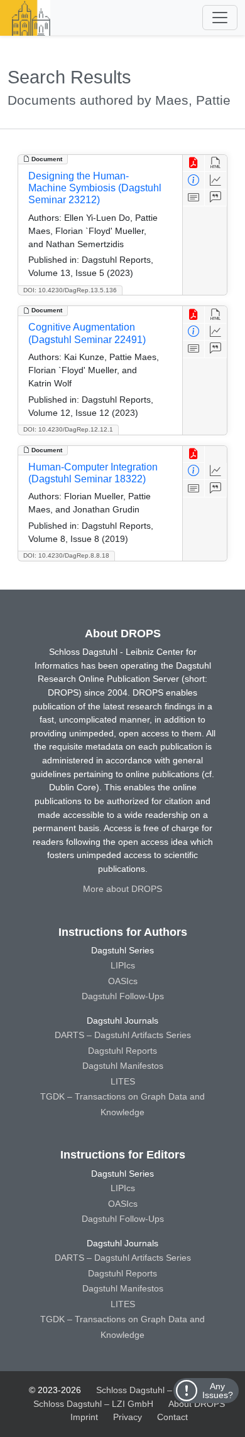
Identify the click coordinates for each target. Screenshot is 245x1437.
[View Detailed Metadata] (194, 180)
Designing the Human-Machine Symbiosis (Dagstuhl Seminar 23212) (94, 188)
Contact (172, 1417)
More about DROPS (122, 889)
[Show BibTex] (216, 197)
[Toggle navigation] (219, 17)
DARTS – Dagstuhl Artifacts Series (123, 1035)
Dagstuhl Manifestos (122, 1066)
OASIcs (123, 981)
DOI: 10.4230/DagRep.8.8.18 (66, 555)
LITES (123, 1081)
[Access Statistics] (216, 180)
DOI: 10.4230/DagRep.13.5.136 (70, 290)
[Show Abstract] (194, 197)
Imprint (84, 1417)
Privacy (127, 1417)
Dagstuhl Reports (122, 1051)
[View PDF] (194, 163)
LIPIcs (123, 965)
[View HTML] (216, 163)
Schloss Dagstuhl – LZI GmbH (156, 1390)
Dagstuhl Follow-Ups (123, 996)
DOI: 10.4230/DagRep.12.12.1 (68, 429)
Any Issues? (217, 1390)
